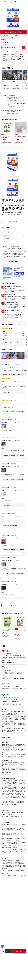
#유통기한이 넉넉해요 (7, 370)
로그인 (8, 113)
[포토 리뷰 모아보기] (25, 350)
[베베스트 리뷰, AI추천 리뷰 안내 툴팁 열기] (14, 68)
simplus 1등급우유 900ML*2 (20, 137)
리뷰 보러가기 (21, 54)
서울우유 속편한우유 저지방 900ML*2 (7, 137)
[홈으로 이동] (5, 2)
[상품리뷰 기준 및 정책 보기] (24, 364)
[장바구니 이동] (24, 2)
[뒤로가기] (2, 2)
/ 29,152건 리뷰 (7, 51)
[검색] (22, 2)
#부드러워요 (24, 370)
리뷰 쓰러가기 (21, 324)
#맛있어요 (17, 370)
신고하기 (23, 381)
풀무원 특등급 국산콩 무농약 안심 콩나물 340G (7, 629)
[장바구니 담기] (11, 131)
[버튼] (25, 374)
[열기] (13, 948)
